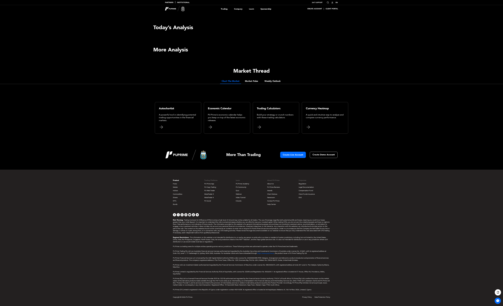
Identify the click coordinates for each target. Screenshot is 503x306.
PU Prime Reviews (273, 187)
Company (238, 9)
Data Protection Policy (322, 297)
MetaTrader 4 (209, 197)
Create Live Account (293, 154)
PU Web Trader (209, 191)
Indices (175, 191)
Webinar (239, 194)
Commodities (177, 194)
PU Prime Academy (242, 184)
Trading (224, 9)
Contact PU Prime (273, 201)
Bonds (175, 204)
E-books (238, 201)
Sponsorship (266, 9)
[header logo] (175, 9)
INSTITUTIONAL (183, 3)
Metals (175, 187)
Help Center (271, 204)
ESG (300, 197)
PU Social (207, 201)
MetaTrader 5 (209, 194)
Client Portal (332, 9)
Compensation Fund (306, 191)
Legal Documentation (306, 187)
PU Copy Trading (210, 187)
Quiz (237, 191)
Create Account (314, 9)
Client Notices (272, 194)
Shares (175, 197)
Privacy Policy (307, 297)
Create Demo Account (324, 154)
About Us (270, 184)
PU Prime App (209, 184)
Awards (269, 191)
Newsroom (271, 197)
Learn (251, 9)
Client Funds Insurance (307, 194)
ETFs (174, 201)
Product (176, 180)
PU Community (241, 187)
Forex (175, 184)
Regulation (302, 184)
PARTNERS (169, 3)
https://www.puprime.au (265, 253)
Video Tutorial (240, 197)
